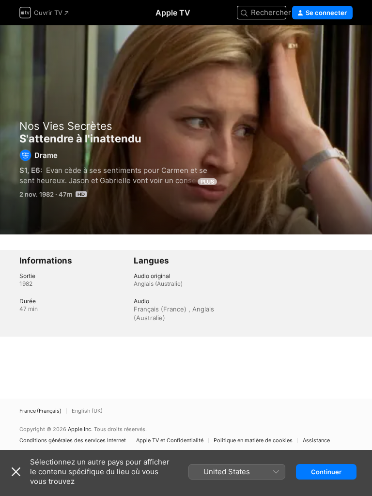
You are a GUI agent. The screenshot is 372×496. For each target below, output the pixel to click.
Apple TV (172, 12)
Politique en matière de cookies (253, 440)
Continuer (326, 472)
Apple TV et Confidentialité (169, 440)
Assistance (316, 440)
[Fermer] (16, 471)
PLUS (207, 181)
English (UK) (87, 411)
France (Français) (40, 411)
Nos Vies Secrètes (65, 126)
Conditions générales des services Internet (72, 440)
